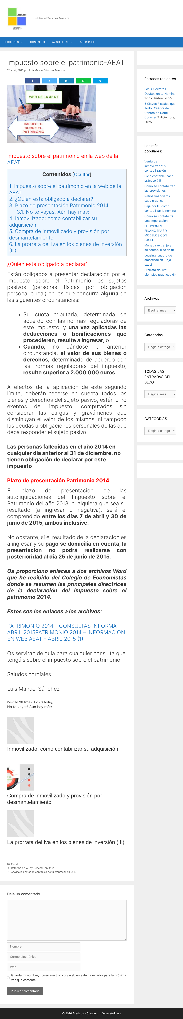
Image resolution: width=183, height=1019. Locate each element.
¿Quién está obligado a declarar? (51, 199)
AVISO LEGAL (60, 42)
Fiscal (14, 864)
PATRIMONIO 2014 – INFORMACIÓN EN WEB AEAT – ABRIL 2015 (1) (66, 635)
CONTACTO (37, 42)
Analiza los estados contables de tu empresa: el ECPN (43, 871)
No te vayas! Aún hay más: (53, 212)
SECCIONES (11, 42)
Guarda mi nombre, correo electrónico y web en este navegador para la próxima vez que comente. (68, 978)
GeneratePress (111, 1013)
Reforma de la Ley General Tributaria (32, 867)
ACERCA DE (87, 42)
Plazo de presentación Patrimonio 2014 (58, 205)
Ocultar (82, 174)
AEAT (13, 162)
